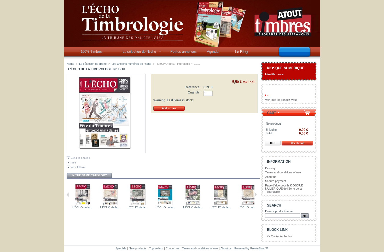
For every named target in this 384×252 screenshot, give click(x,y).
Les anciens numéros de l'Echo (131, 63)
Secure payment (275, 181)
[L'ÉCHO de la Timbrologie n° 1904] (137, 204)
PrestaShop (257, 248)
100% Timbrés (92, 52)
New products (138, 248)
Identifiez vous (274, 74)
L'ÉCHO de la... (82, 207)
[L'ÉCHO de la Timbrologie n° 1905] (192, 204)
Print (73, 162)
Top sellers (156, 248)
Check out (297, 143)
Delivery (270, 168)
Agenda (212, 52)
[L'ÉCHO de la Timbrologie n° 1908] (248, 204)
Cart (271, 113)
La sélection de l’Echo (137, 53)
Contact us (172, 248)
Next (255, 194)
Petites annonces (183, 52)
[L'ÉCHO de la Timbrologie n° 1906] (165, 204)
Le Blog (241, 51)
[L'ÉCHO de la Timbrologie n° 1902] (82, 204)
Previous (68, 194)
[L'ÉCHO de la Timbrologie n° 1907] (220, 204)
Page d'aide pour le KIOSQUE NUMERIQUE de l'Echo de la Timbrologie (284, 188)
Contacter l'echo (281, 236)
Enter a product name (279, 211)
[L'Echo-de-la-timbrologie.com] (192, 45)
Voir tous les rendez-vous (281, 99)
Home (70, 63)
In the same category (89, 175)
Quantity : (194, 92)
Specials (120, 248)
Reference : (193, 87)
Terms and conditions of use (283, 172)
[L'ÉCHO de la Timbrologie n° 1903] (109, 204)
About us (270, 176)
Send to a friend (80, 157)
